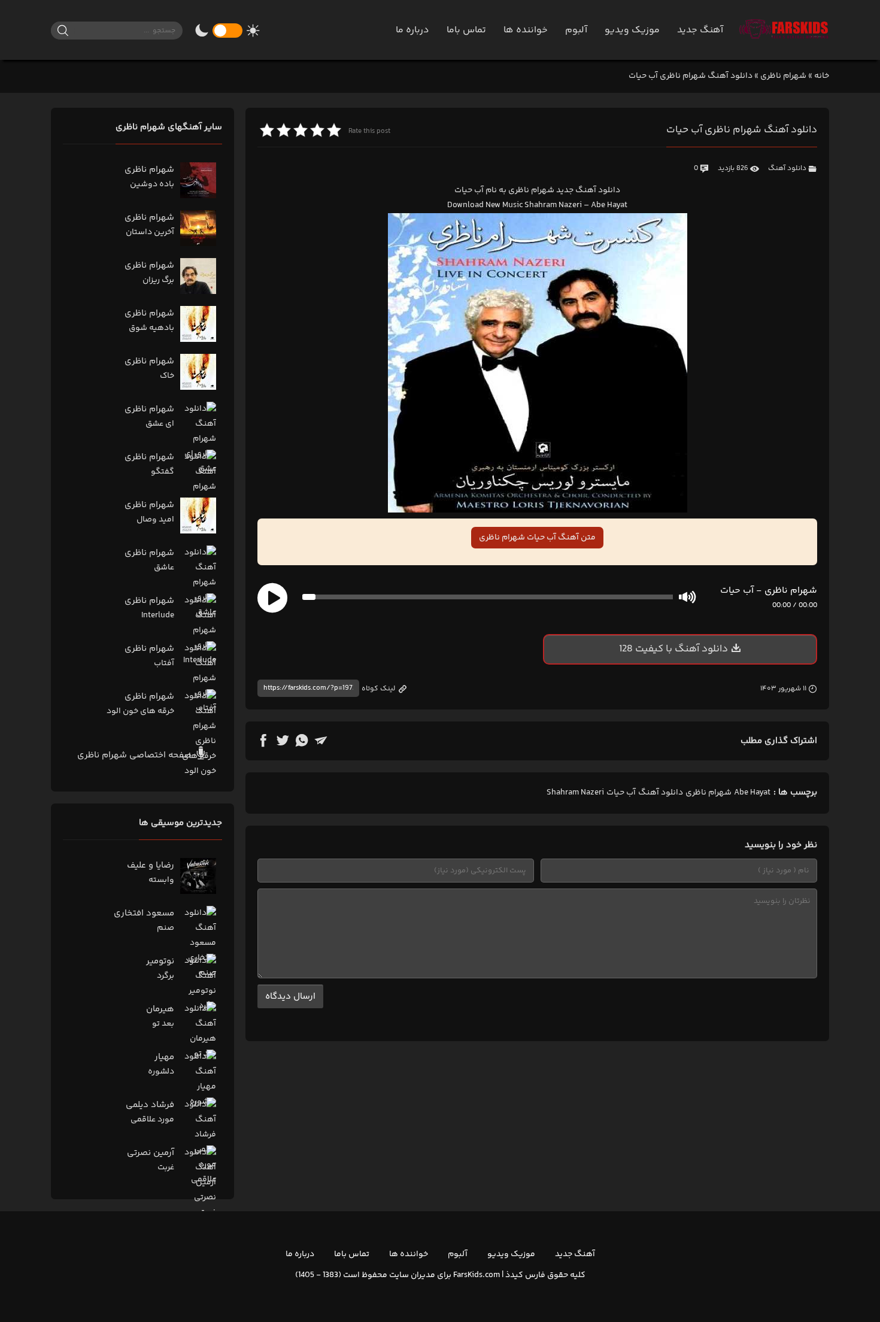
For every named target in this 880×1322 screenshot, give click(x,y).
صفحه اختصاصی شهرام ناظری (135, 755)
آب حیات (621, 792)
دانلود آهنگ (787, 168)
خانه (821, 76)
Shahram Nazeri (575, 792)
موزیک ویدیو (632, 30)
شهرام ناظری (783, 76)
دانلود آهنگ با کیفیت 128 (673, 649)
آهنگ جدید (700, 30)
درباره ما (412, 30)
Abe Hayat (752, 792)
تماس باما (466, 30)
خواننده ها (525, 30)
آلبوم (576, 30)
